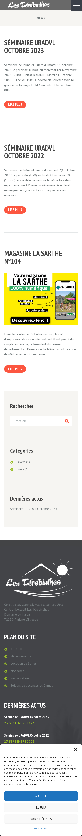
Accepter (41, 796)
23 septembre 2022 (19, 742)
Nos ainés (17, 671)
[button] (76, 5)
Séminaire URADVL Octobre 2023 (29, 46)
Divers (21, 462)
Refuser (41, 807)
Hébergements (21, 656)
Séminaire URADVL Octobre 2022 (29, 151)
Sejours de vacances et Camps (32, 685)
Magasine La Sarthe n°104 (33, 256)
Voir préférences (41, 819)
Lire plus (15, 104)
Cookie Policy (39, 828)
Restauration (20, 678)
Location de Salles (24, 663)
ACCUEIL (17, 649)
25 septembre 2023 (19, 723)
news (20, 469)
